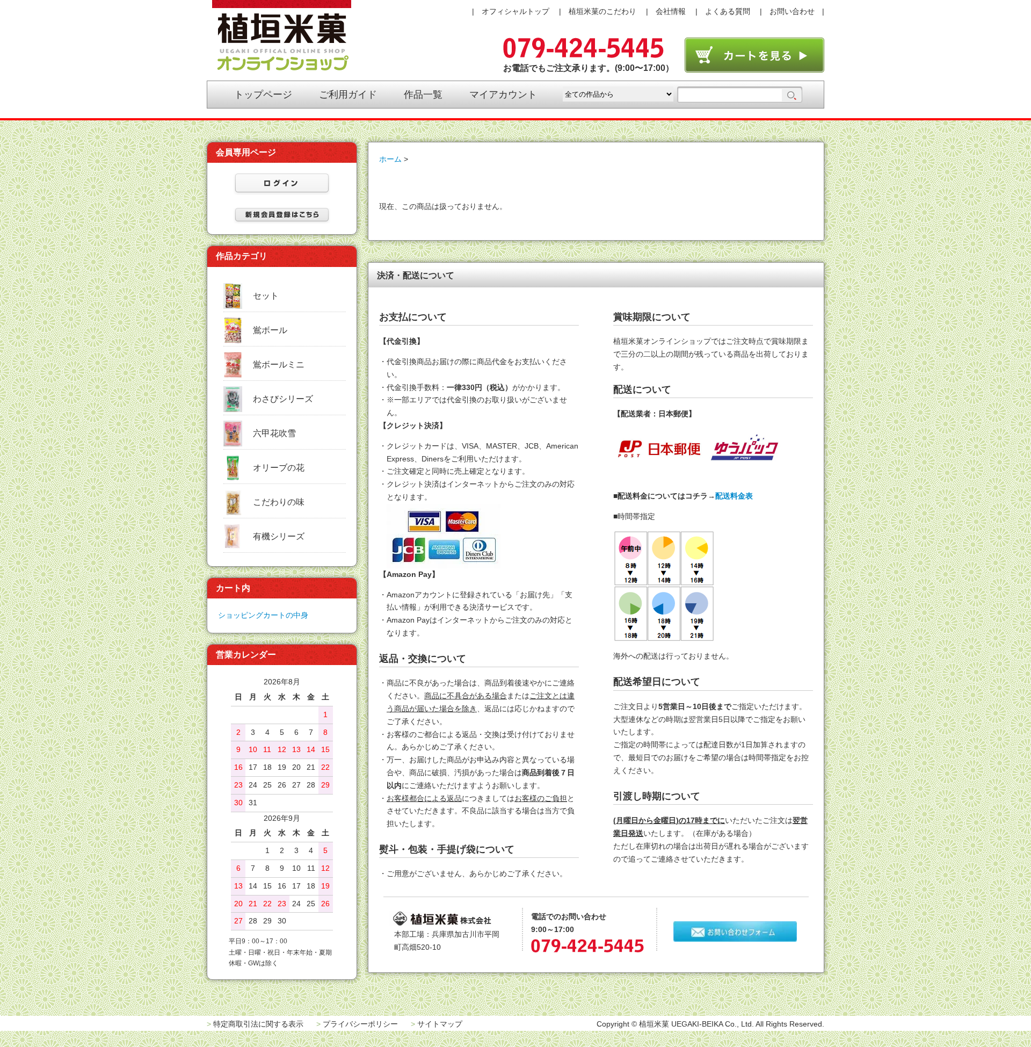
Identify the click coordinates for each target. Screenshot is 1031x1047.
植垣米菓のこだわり (602, 11)
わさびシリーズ (283, 398)
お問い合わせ (792, 11)
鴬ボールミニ (278, 364)
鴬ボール (270, 330)
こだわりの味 (278, 502)
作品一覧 (423, 94)
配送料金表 (734, 496)
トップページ (263, 94)
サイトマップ (439, 1024)
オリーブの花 (278, 467)
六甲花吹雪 (274, 433)
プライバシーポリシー (360, 1024)
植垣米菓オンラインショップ (281, 35)
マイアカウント (503, 94)
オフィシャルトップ (515, 11)
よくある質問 (727, 11)
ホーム (390, 159)
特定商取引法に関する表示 (258, 1024)
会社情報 (671, 11)
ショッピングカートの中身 (263, 615)
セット (266, 295)
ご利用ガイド (348, 94)
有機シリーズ (278, 536)
